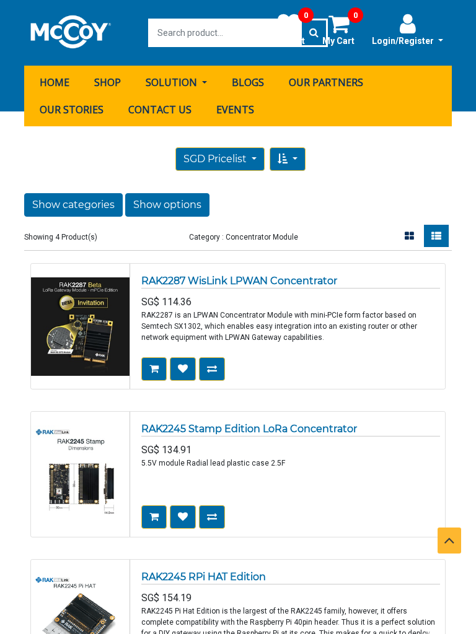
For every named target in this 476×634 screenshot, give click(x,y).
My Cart (340, 29)
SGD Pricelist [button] (216, 159)
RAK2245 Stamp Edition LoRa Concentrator (249, 429)
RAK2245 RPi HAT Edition (203, 577)
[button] (288, 159)
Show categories (73, 205)
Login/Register (404, 41)
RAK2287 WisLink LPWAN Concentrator (239, 281)
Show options (167, 205)
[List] (436, 236)
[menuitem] (54, 82)
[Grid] (409, 236)
